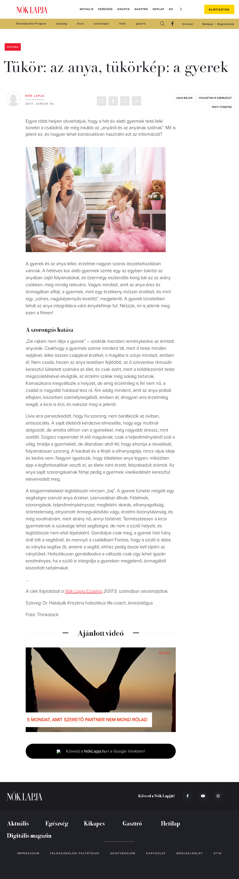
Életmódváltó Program (31, 23)
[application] (101, 689)
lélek (122, 23)
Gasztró (141, 9)
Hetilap (158, 9)
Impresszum (28, 853)
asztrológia (101, 23)
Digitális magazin (29, 835)
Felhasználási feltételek (75, 853)
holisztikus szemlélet (215, 98)
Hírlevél (187, 24)
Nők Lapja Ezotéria (83, 591)
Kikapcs (123, 9)
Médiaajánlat (189, 853)
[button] (181, 9)
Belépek (208, 24)
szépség (61, 23)
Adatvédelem (122, 853)
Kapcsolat (156, 853)
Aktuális (87, 9)
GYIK (218, 853)
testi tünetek (221, 107)
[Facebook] (172, 24)
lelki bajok (184, 98)
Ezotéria (12, 47)
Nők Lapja (32, 9)
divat (80, 23)
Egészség (105, 9)
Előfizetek (219, 9)
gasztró (141, 23)
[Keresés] (162, 24)
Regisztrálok (226, 24)
